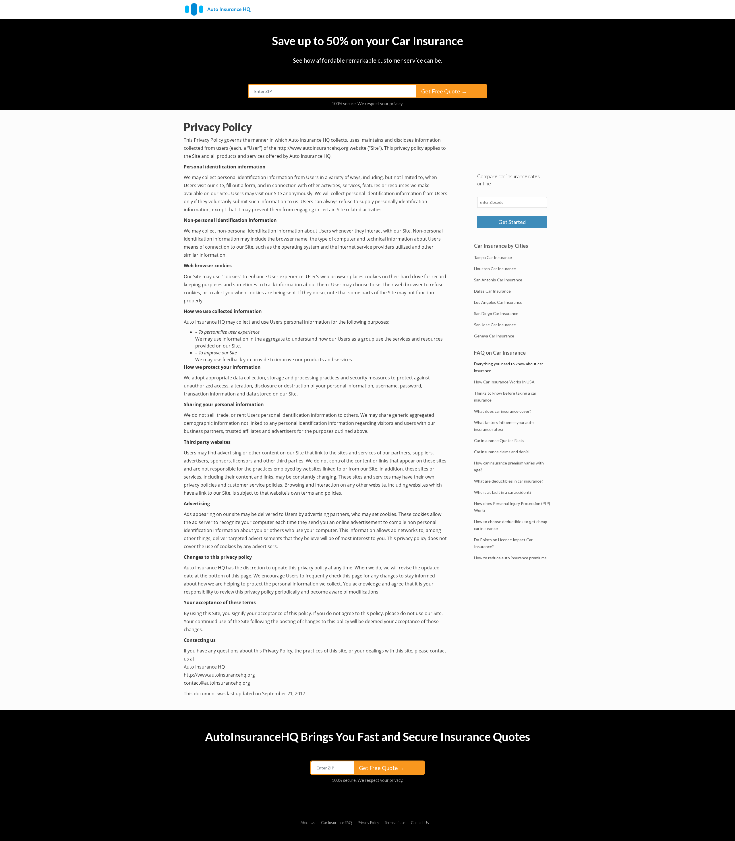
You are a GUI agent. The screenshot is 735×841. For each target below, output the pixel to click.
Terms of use (395, 822)
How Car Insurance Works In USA (504, 381)
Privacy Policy (368, 822)
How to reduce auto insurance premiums (510, 557)
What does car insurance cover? (502, 411)
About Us (308, 822)
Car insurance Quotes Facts (499, 440)
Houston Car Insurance (495, 268)
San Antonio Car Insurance (498, 279)
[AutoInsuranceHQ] (218, 9)
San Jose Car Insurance (495, 324)
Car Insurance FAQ (336, 822)
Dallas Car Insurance (492, 291)
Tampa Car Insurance (493, 257)
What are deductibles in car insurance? (508, 481)
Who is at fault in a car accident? (502, 492)
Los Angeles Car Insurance (498, 302)
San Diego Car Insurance (496, 313)
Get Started (512, 222)
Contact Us (420, 822)
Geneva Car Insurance (494, 335)
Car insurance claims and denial (501, 451)
